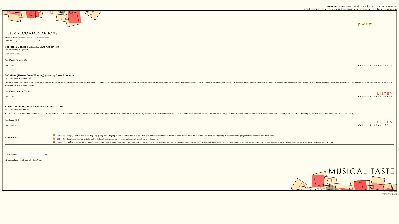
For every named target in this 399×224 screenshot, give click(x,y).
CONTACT (386, 194)
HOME (306, 9)
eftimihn (22, 78)
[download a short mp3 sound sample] (385, 94)
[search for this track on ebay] (378, 65)
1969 (74, 76)
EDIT (374, 9)
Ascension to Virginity (18, 106)
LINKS (381, 9)
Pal (20, 50)
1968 (57, 47)
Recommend (10, 160)
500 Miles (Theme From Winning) (24, 75)
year (22, 41)
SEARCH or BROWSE (350, 9)
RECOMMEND (365, 9)
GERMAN (354, 6)
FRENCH (371, 6)
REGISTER (315, 9)
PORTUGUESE (391, 6)
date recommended (33, 41)
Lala (68, 142)
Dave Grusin (46, 46)
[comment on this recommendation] (365, 65)
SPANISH (363, 6)
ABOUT (394, 194)
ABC (17, 120)
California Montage (16, 46)
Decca (19, 60)
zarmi (388, 192)
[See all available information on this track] (11, 66)
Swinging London (73, 136)
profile (24, 50)
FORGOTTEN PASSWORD (330, 9)
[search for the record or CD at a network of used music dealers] (388, 65)
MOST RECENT (391, 9)
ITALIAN (380, 6)
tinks (20, 109)
